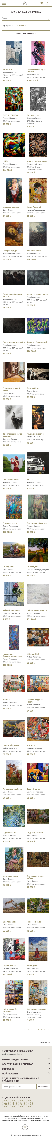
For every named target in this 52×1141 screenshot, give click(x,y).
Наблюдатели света (37, 610)
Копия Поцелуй (34, 207)
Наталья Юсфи (33, 74)
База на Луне (33, 388)
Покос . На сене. (34, 922)
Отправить (43, 1086)
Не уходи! (7, 69)
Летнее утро (33, 115)
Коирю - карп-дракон (37, 161)
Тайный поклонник (12, 610)
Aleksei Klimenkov (34, 657)
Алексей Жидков (33, 526)
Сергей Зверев (9, 393)
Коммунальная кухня (36, 1009)
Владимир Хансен (34, 437)
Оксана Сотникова (10, 968)
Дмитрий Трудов (10, 439)
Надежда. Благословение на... (12, 655)
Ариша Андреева (10, 659)
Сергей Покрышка (10, 526)
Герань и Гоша (9, 965)
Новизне (21, 25)
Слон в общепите (11, 745)
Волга (30, 480)
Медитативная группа (37, 294)
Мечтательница (10, 876)
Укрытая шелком (11, 207)
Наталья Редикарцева (36, 210)
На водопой (8, 567)
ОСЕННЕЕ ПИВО (10, 115)
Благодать (32, 965)
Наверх (43, 1042)
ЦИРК (5, 161)
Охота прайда (9, 922)
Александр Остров (34, 164)
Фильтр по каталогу (26, 33)
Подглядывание (35, 832)
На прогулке (33, 567)
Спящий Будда (10, 251)
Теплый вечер (34, 789)
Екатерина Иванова (35, 792)
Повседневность (11, 480)
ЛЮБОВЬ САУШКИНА (11, 613)
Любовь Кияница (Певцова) (38, 569)
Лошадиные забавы (12, 789)
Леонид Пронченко (11, 118)
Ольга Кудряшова (10, 1014)
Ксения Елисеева (33, 613)
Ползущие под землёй (14, 342)
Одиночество (9, 832)
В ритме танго (10, 523)
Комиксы (31, 745)
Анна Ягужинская (10, 72)
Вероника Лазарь (34, 118)
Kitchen (6, 700)
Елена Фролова (33, 968)
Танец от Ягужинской (37, 342)
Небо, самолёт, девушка (10, 1010)
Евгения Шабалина (34, 748)
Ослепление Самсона (37, 523)
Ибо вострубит (34, 251)
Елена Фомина (8, 210)
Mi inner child (33, 654)
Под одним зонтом (36, 434)
